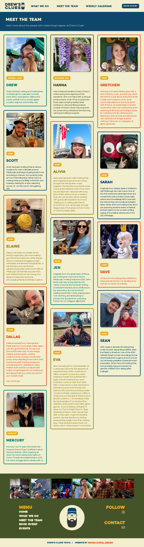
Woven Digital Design (100, 542)
